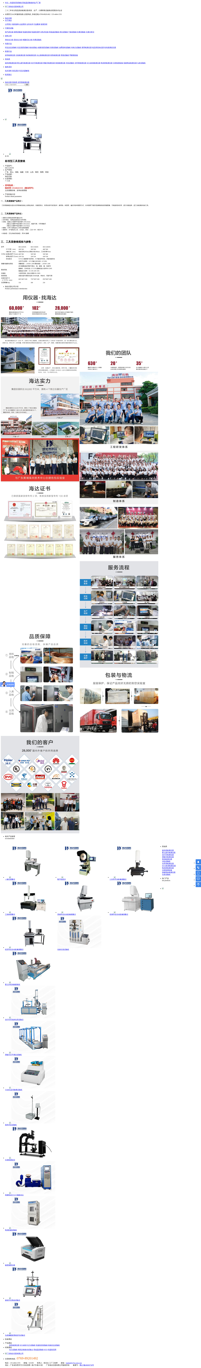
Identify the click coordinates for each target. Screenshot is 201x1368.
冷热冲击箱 (44, 32)
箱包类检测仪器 (11, 63)
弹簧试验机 (65, 55)
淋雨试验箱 (18, 32)
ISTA (46, 1350)
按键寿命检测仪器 (130, 63)
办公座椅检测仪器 (43, 55)
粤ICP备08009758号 (87, 1365)
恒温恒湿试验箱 (42, 1345)
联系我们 (8, 74)
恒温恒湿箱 (27, 32)
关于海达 (8, 20)
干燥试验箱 (72, 32)
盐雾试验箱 (81, 32)
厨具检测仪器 (55, 55)
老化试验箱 (63, 32)
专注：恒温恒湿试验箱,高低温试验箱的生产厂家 (23, 3)
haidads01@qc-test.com (74, 1363)
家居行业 (8, 51)
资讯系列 (15, 71)
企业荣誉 (22, 24)
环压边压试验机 (11, 47)
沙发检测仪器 (20, 55)
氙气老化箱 (9, 32)
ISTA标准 (23, 1345)
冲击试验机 (70, 63)
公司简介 (8, 24)
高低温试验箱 (54, 32)
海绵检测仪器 (31, 55)
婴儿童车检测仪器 (24, 63)
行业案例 (37, 24)
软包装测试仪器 (110, 47)
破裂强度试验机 (44, 47)
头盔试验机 (141, 63)
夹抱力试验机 (76, 47)
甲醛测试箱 (74, 55)
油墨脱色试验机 (65, 47)
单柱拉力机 (9, 40)
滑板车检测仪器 (49, 63)
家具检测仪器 (14, 1345)
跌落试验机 (54, 47)
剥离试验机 (37, 40)
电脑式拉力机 (28, 40)
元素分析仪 (90, 32)
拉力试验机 (31, 1345)
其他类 (7, 59)
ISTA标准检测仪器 (93, 63)
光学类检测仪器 (80, 63)
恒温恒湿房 (35, 32)
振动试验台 (33, 47)
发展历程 (44, 24)
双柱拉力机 (18, 40)
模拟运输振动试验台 (25, 1350)
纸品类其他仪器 (98, 47)
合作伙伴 (29, 24)
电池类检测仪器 (107, 63)
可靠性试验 (9, 28)
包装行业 (8, 43)
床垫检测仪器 (10, 55)
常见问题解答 (24, 71)
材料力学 (8, 36)
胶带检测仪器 (87, 47)
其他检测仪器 (60, 63)
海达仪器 (8, 18)
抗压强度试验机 (23, 47)
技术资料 (8, 71)
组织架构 (15, 24)
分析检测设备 (118, 63)
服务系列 (8, 67)
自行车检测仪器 (37, 63)
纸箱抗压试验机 (54, 1345)
